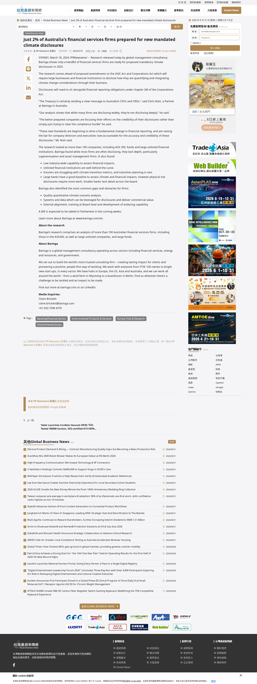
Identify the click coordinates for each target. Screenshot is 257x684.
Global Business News (55, 20)
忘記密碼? (209, 53)
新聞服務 (221, 653)
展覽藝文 (162, 10)
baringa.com (68, 287)
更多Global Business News (98, 606)
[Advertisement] (99, 372)
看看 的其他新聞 (48, 401)
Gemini (192, 391)
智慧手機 (220, 378)
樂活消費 (145, 10)
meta (190, 387)
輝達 (190, 355)
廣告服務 (221, 657)
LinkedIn (90, 287)
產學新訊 (179, 10)
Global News (231, 10)
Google (219, 387)
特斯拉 (219, 391)
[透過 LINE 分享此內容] (28, 69)
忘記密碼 (188, 662)
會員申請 (194, 53)
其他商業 (195, 10)
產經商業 (95, 10)
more (171, 441)
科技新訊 (112, 10)
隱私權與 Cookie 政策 (131, 681)
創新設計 (129, 10)
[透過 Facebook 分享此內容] (28, 59)
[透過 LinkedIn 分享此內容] (28, 88)
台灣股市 (192, 359)
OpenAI (220, 382)
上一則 (30, 420)
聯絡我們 (236, 2)
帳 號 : (194, 31)
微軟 (190, 364)
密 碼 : (194, 37)
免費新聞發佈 (198, 26)
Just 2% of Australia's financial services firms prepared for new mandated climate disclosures (123, 20)
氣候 (190, 373)
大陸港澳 (212, 10)
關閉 (213, 681)
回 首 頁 (182, 2)
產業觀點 (79, 10)
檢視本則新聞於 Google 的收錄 (161, 50)
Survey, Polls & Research (131, 318)
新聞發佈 (208, 2)
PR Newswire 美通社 (46, 50)
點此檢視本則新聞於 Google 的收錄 (47, 407)
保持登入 (196, 43)
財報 (218, 369)
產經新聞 (192, 378)
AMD (218, 364)
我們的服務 (195, 2)
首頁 (37, 20)
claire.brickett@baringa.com (56, 303)
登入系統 (215, 48)
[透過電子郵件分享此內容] (28, 97)
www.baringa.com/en (89, 218)
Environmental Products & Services (91, 318)
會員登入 (188, 657)
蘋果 (190, 382)
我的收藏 (223, 2)
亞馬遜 (219, 359)
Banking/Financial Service (51, 318)
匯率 (218, 373)
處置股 (191, 369)
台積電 (219, 355)
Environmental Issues (49, 324)
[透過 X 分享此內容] (28, 78)
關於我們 (221, 648)
